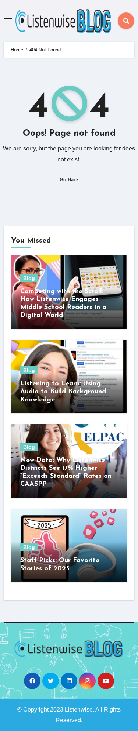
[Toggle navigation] (8, 20)
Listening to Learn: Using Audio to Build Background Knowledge (63, 392)
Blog (29, 278)
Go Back (69, 179)
